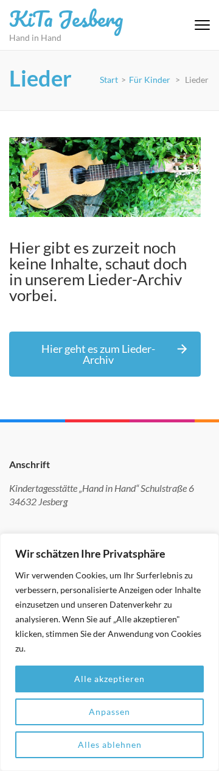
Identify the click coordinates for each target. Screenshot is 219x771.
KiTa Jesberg (66, 18)
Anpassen (109, 711)
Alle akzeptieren (109, 678)
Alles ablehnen (110, 744)
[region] (109, 652)
